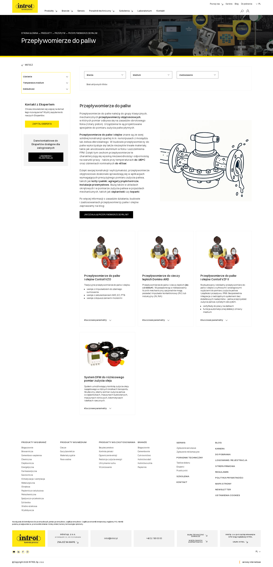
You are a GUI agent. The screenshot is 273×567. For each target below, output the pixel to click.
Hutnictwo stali (144, 459)
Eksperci (180, 467)
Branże (65, 10)
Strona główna (29, 33)
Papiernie (142, 467)
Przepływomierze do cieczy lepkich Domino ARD (161, 277)
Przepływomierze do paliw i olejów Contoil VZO (102, 277)
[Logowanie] (247, 11)
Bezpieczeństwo (106, 447)
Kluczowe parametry (95, 320)
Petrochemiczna (28, 494)
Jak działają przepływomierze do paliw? (106, 214)
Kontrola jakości (106, 451)
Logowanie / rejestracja (46, 157)
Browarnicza (27, 451)
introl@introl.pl (111, 538)
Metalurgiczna (28, 483)
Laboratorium (144, 10)
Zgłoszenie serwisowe (186, 448)
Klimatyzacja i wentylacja (33, 479)
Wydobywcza (27, 510)
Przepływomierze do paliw (82, 33)
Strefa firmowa (225, 466)
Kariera (229, 4)
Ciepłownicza (27, 463)
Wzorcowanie (105, 467)
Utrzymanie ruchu (107, 463)
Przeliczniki (182, 470)
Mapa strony (223, 483)
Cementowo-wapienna (31, 455)
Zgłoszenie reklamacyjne (187, 452)
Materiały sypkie (67, 455)
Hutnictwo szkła (145, 463)
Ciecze (63, 447)
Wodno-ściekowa (29, 506)
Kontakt (160, 10)
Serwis (81, 10)
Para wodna (65, 459)
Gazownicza (27, 475)
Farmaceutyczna (29, 471)
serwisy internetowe (251, 562)
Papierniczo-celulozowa (32, 490)
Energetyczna (27, 467)
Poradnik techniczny (100, 10)
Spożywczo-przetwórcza (32, 498)
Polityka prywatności (229, 477)
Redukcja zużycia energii (110, 459)
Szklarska (26, 502)
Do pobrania (246, 4)
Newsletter (223, 489)
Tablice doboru (183, 463)
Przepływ (60, 33)
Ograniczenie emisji (108, 455)
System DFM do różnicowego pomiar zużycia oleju (104, 379)
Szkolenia (124, 10)
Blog (237, 4)
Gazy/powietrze (67, 451)
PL (259, 4)
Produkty (49, 10)
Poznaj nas (215, 4)
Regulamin (221, 472)
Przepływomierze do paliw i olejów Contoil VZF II (218, 277)
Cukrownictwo (144, 455)
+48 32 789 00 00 (154, 538)
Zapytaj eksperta (42, 124)
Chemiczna (26, 459)
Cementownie (144, 451)
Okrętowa (25, 486)
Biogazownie (27, 447)
